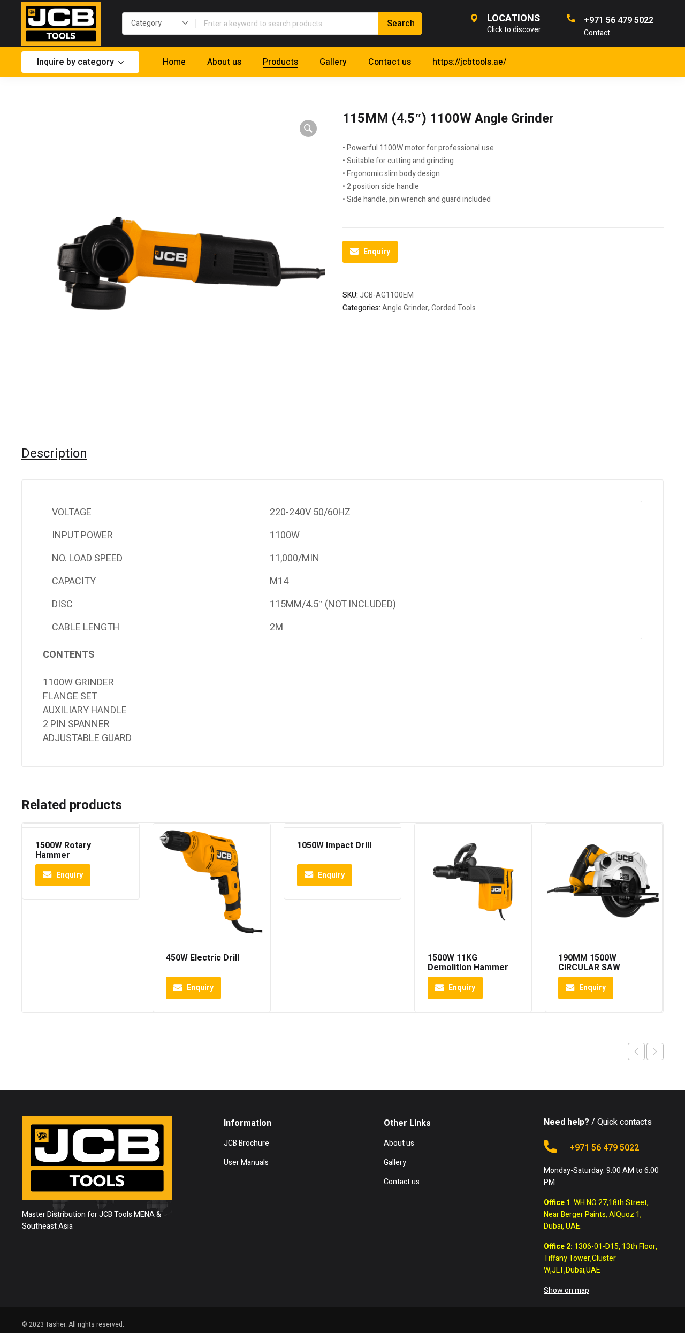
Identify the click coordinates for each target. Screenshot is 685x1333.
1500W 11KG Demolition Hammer (468, 962)
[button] (308, 128)
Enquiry (376, 251)
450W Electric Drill (202, 957)
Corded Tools (453, 308)
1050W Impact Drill (334, 845)
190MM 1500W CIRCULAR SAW (589, 962)
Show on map (566, 1290)
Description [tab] (54, 453)
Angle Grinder (405, 308)
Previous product (636, 1051)
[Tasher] (61, 23)
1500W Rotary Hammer (63, 850)
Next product (655, 1051)
